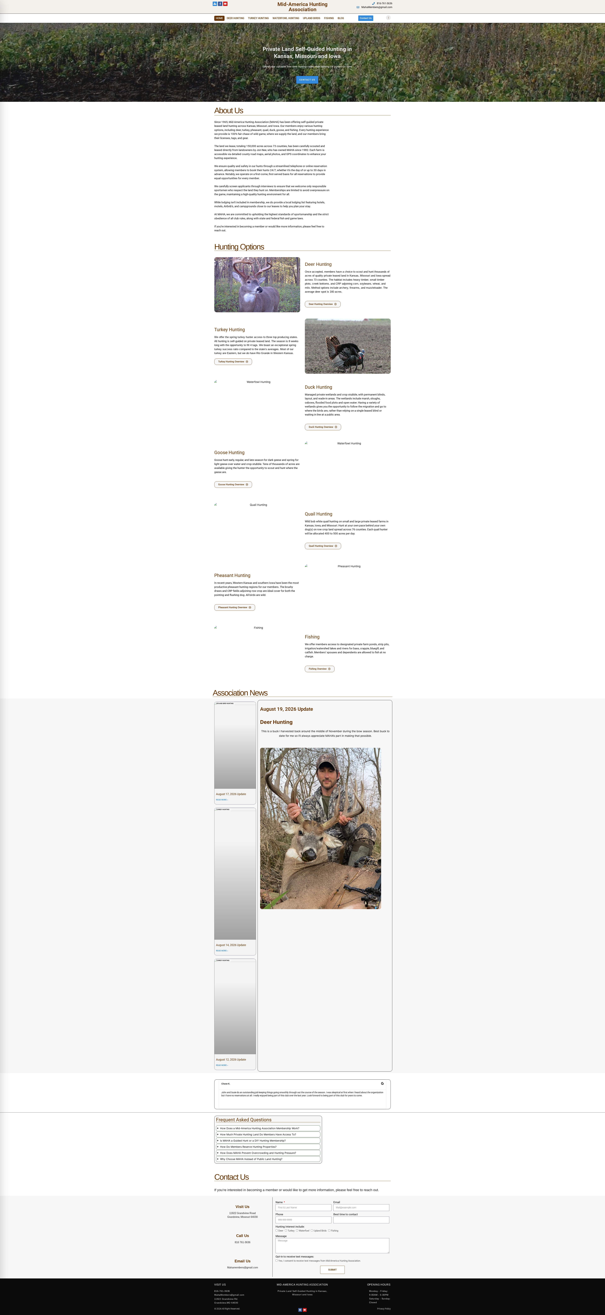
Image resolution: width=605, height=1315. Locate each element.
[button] (217, 1094)
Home (219, 18)
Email (336, 1202)
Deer (280, 1230)
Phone (279, 1214)
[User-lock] (215, 4)
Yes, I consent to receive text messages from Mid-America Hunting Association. (319, 1260)
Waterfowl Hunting (286, 18)
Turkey (291, 1230)
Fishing (329, 18)
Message (281, 1236)
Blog (341, 18)
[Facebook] (300, 1310)
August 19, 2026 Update (286, 709)
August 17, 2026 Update (231, 794)
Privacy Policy (384, 1308)
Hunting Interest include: (290, 1226)
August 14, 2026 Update (231, 945)
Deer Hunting (235, 18)
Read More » (222, 800)
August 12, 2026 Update (231, 1059)
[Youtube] (225, 4)
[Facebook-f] (220, 4)
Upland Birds (311, 18)
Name (279, 1202)
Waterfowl (304, 1230)
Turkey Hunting (258, 18)
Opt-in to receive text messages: (295, 1256)
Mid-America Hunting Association (302, 6)
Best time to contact (345, 1214)
